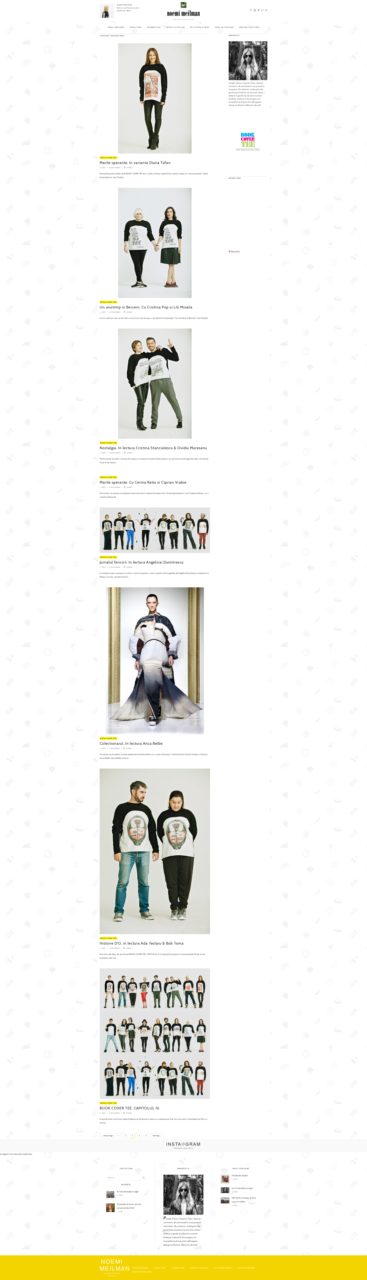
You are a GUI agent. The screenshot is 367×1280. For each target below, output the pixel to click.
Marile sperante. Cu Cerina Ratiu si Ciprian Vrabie (143, 482)
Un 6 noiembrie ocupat (242, 1188)
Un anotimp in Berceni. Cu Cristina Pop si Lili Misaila (146, 307)
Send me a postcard (249, 27)
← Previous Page (107, 1136)
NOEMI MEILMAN (124, 5)
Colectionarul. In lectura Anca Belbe (131, 743)
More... (129, 11)
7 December (114, 948)
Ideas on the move (224, 27)
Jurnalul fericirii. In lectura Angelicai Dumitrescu (142, 562)
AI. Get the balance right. (128, 1191)
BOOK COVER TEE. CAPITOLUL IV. (130, 1108)
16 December (115, 168)
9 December (114, 748)
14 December (115, 453)
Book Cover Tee (108, 158)
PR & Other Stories (199, 27)
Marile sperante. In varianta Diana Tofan (135, 162)
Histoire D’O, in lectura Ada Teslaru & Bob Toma (142, 943)
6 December (114, 1113)
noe (104, 168)
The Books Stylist (240, 1175)
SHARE (129, 168)
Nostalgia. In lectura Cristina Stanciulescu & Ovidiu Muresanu (153, 448)
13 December (114, 487)
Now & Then (135, 27)
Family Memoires (116, 27)
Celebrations (154, 27)
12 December (114, 567)
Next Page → (157, 1136)
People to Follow (175, 27)
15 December (114, 312)
